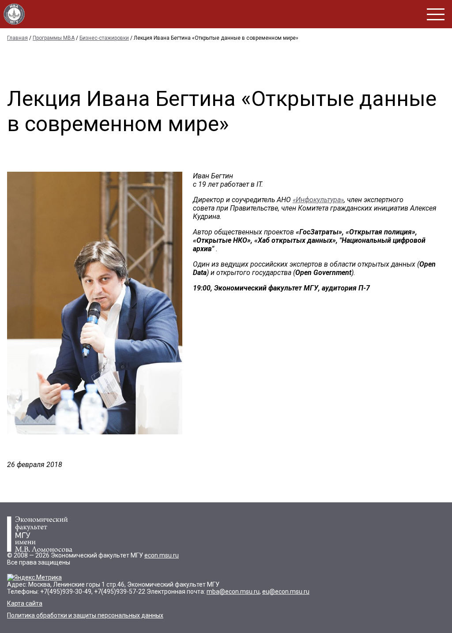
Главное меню (435, 14)
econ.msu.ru (161, 555)
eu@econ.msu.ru (285, 591)
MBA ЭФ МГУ (14, 14)
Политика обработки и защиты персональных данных (85, 615)
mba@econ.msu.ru (233, 591)
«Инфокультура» (318, 200)
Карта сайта (24, 603)
